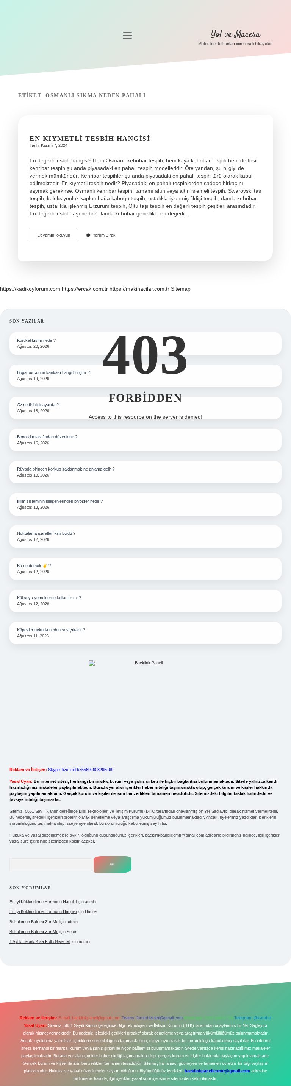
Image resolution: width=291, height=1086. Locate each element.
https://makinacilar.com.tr (139, 289)
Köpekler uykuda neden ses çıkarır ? (51, 630)
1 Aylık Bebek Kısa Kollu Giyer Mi (39, 941)
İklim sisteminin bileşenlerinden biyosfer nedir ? (60, 501)
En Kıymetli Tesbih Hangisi (90, 138)
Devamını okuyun (58, 237)
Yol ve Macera (235, 34)
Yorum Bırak (104, 235)
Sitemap (181, 289)
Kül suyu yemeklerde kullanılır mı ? (49, 597)
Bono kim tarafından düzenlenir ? (47, 437)
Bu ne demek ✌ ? (34, 565)
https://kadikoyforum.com (30, 289)
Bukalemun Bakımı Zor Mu (33, 921)
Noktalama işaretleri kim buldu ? (46, 533)
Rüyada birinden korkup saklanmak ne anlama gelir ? (65, 469)
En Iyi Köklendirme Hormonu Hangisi (43, 901)
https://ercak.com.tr (85, 289)
